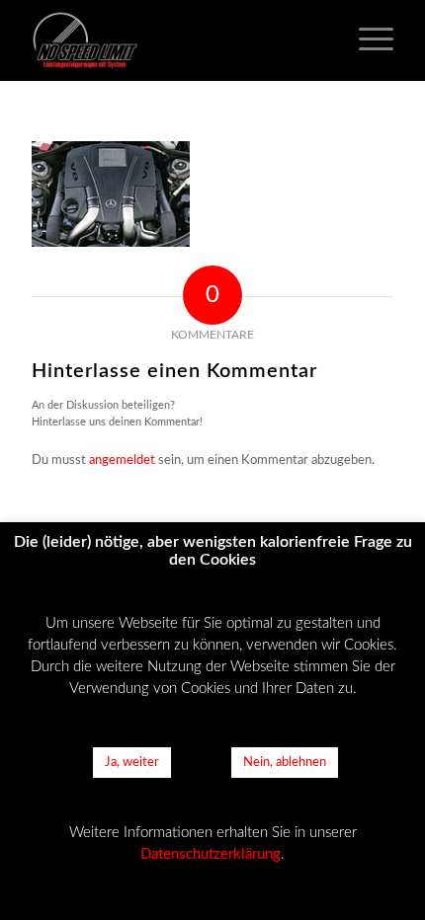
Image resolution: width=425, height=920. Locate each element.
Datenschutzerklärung (210, 854)
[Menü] (366, 40)
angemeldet (122, 460)
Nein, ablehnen (284, 762)
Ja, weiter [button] (132, 762)
